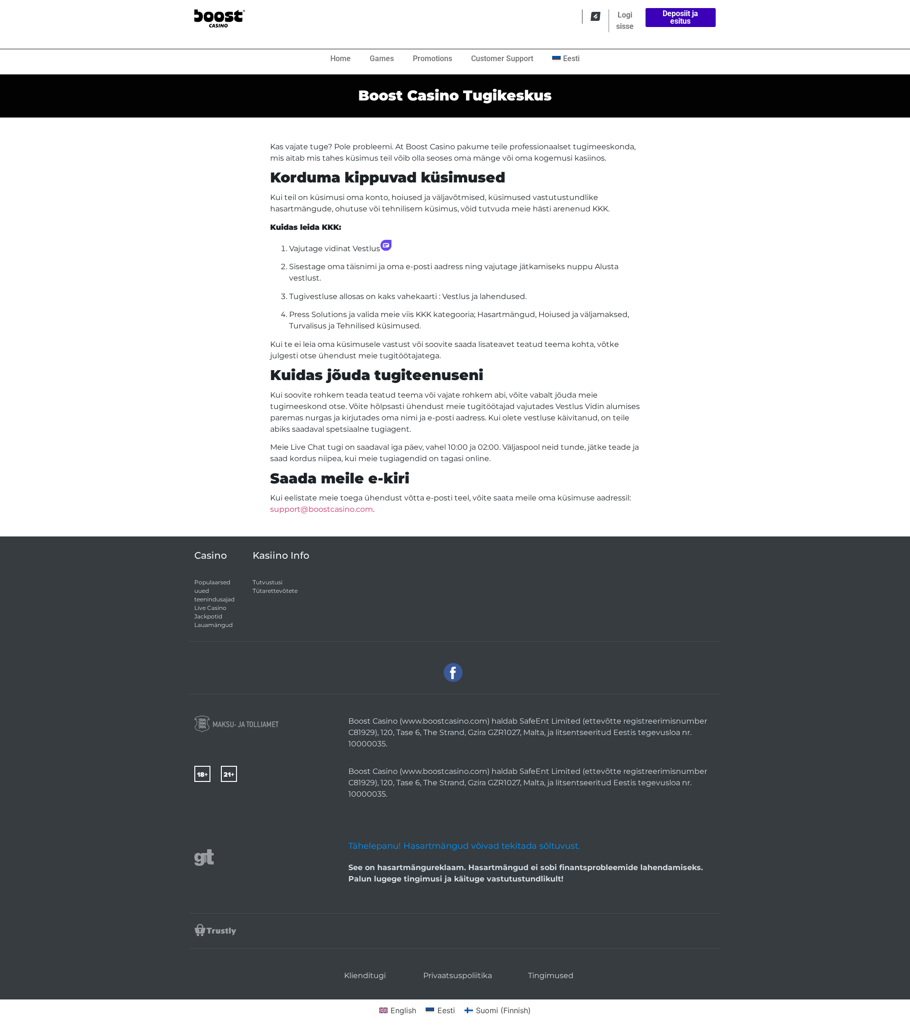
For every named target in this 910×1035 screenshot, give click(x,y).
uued (201, 590)
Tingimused (550, 975)
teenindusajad (214, 599)
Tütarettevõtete (275, 590)
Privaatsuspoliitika (457, 975)
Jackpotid (208, 616)
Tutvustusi (267, 582)
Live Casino (210, 607)
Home (340, 58)
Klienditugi (365, 975)
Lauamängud (213, 624)
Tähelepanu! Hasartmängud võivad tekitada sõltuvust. (464, 846)
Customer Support (502, 58)
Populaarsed (212, 582)
